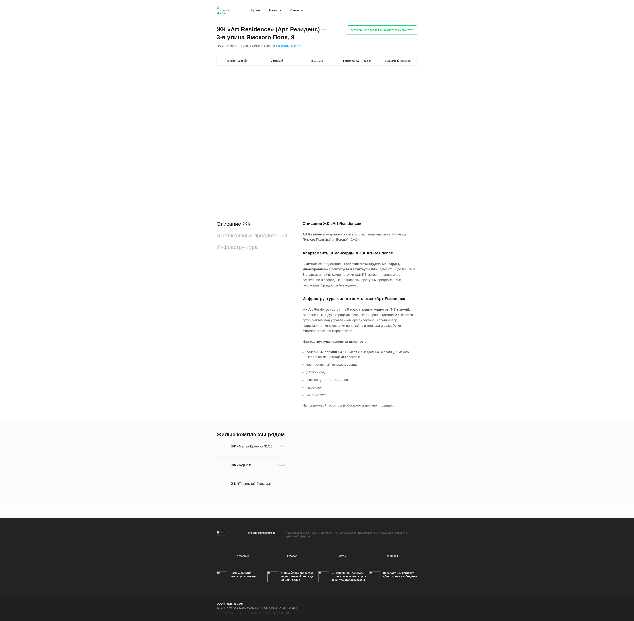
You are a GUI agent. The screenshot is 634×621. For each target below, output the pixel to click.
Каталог (292, 556)
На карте (275, 10)
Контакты (296, 10)
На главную (242, 556)
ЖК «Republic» (242, 465)
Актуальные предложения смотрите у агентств (382, 30)
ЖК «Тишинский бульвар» (251, 483)
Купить (256, 10)
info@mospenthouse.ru (262, 533)
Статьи (342, 556)
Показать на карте (288, 46)
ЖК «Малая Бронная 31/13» (252, 446)
